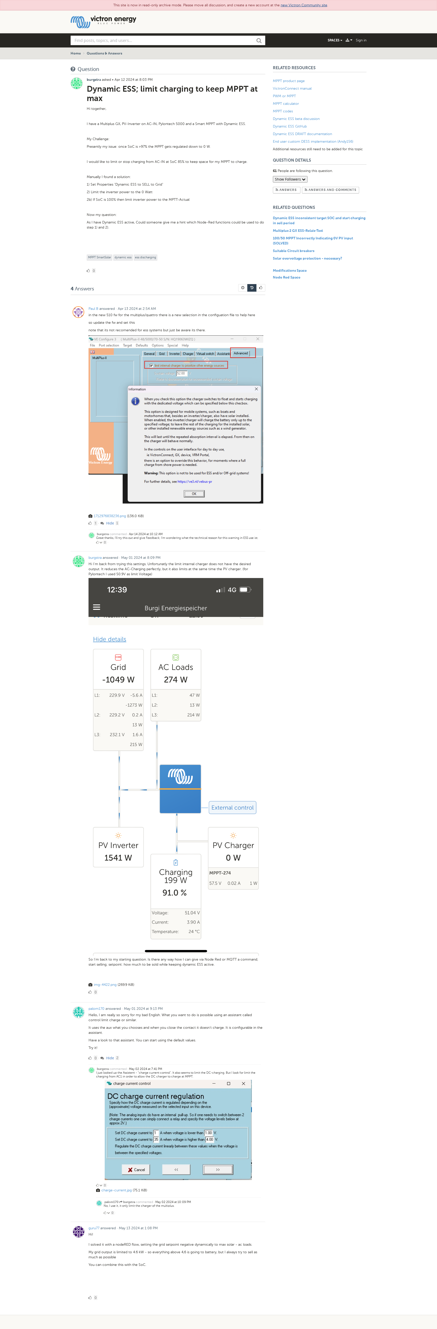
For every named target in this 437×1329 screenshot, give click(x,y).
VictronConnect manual (292, 88)
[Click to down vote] (101, 542)
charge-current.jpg (116, 1190)
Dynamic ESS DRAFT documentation (302, 134)
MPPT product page (289, 81)
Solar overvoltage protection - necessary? (307, 258)
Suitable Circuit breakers (293, 251)
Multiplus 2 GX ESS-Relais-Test (298, 231)
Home (76, 53)
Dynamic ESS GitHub (290, 126)
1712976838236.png (110, 516)
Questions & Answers (104, 53)
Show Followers (288, 179)
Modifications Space (290, 270)
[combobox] (168, 40)
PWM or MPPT (284, 96)
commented (118, 534)
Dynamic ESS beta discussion (296, 119)
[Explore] (349, 40)
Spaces (334, 40)
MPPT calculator (286, 104)
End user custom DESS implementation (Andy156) (313, 141)
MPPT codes (283, 111)
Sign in (361, 40)
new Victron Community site (304, 5)
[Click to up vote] (97, 542)
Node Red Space (286, 277)
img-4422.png (105, 985)
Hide (109, 523)
